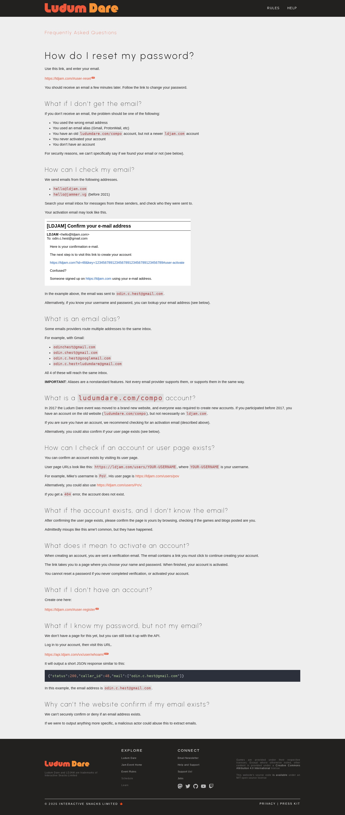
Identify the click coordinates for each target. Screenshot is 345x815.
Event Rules (128, 771)
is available (280, 775)
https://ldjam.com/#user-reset (68, 79)
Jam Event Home (131, 764)
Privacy (268, 803)
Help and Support (188, 764)
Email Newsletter (188, 758)
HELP (292, 8)
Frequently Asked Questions (81, 32)
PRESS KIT (290, 803)
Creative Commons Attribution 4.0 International (268, 767)
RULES (273, 8)
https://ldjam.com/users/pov (157, 476)
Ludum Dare (129, 758)
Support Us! (185, 771)
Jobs (180, 778)
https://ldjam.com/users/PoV (119, 485)
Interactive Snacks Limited (88, 803)
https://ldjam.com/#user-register (70, 610)
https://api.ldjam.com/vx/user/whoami (74, 655)
